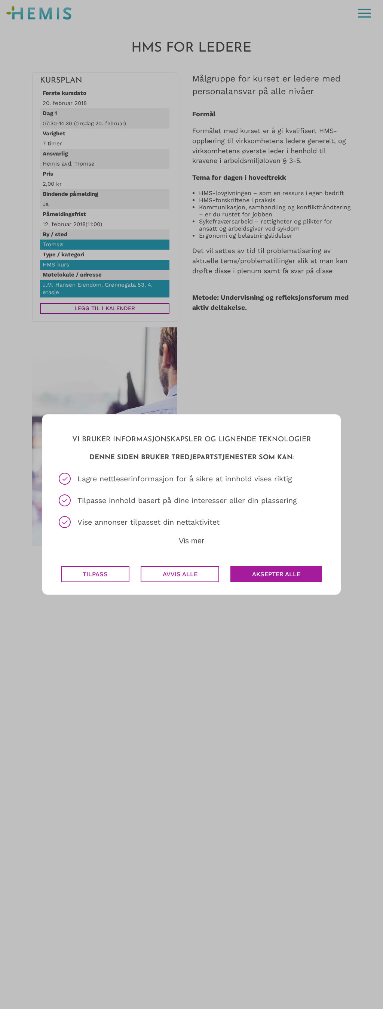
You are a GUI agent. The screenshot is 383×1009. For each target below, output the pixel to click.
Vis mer (191, 541)
